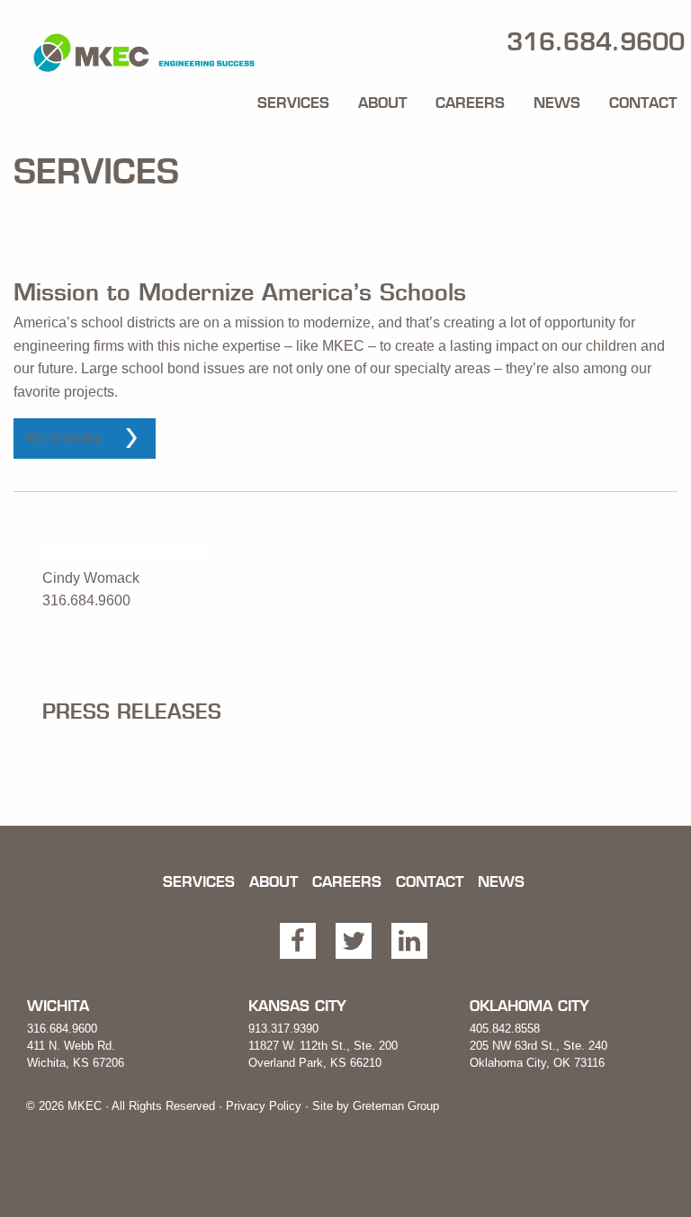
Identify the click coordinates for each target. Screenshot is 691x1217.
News (557, 103)
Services (293, 103)
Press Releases (131, 711)
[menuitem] (293, 98)
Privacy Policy (263, 1106)
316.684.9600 (62, 1028)
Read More (65, 438)
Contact (643, 103)
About (382, 103)
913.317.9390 (283, 1028)
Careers (470, 103)
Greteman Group (396, 1106)
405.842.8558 (505, 1028)
